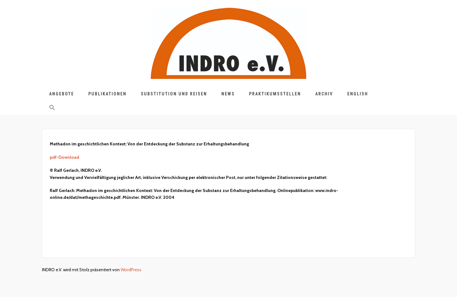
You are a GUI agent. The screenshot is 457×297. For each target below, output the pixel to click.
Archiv (324, 93)
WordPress (131, 269)
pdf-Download (64, 157)
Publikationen (107, 93)
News (228, 93)
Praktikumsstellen (275, 93)
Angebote (61, 93)
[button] (52, 109)
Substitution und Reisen (174, 93)
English (357, 93)
